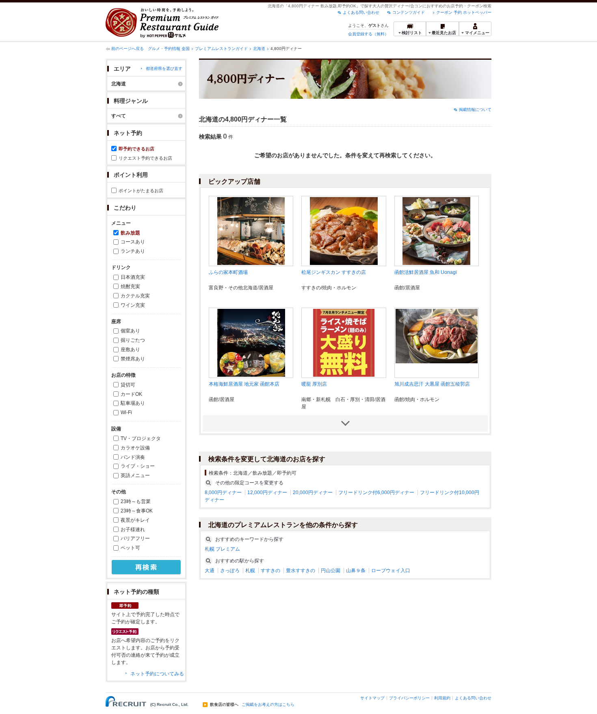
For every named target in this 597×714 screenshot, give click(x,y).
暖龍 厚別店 (314, 384)
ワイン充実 (133, 305)
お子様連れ (133, 529)
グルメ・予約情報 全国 (169, 48)
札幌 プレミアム (222, 549)
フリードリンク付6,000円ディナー (376, 492)
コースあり (133, 242)
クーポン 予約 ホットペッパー (463, 12)
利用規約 (442, 698)
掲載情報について (475, 109)
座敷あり (130, 349)
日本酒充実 (133, 277)
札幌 (250, 570)
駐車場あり (133, 403)
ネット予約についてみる (157, 674)
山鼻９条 (356, 570)
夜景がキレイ (135, 520)
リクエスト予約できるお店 (145, 158)
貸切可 (128, 385)
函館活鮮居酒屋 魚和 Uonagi (425, 272)
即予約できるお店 (136, 148)
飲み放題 (130, 233)
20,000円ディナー (313, 492)
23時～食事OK (137, 511)
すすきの (270, 570)
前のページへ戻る (127, 48)
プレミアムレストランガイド (221, 48)
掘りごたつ (133, 340)
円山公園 (330, 570)
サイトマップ (372, 698)
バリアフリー (135, 538)
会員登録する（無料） (368, 34)
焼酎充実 (130, 286)
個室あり (130, 331)
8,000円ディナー (223, 492)
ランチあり (133, 251)
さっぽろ (230, 570)
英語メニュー (135, 475)
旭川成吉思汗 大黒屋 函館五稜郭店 (432, 384)
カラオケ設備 (135, 448)
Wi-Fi (126, 412)
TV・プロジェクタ (141, 438)
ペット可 (130, 548)
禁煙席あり (133, 359)
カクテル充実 (135, 296)
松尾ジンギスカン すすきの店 (333, 272)
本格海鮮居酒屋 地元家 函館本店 (244, 384)
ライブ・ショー (138, 466)
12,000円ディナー (267, 492)
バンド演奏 (133, 457)
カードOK (131, 394)
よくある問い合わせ (361, 12)
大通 (209, 570)
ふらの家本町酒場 (228, 272)
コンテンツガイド (408, 12)
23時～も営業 (136, 501)
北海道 (259, 48)
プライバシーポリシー (409, 698)
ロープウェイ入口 (390, 570)
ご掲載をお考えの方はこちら (268, 705)
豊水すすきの (300, 570)
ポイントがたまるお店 (141, 190)
